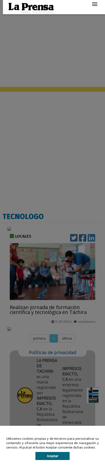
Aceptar (52, 456)
